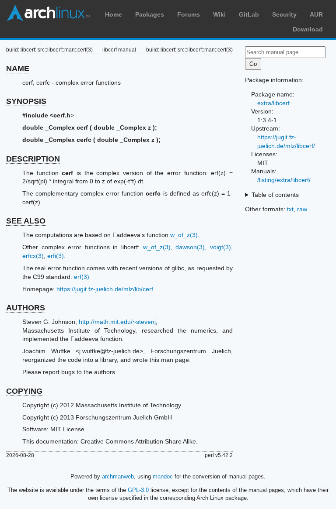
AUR (316, 14)
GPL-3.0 (138, 490)
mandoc (163, 476)
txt (290, 209)
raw (302, 209)
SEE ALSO (26, 221)
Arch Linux (48, 13)
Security (284, 14)
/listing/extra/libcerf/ (284, 179)
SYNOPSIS (26, 101)
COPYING (24, 391)
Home (113, 14)
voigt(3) (220, 247)
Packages (149, 14)
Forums (188, 14)
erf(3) (81, 276)
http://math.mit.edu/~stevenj (117, 321)
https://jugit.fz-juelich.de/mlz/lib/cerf (104, 288)
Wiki (219, 14)
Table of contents (275, 194)
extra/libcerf (273, 103)
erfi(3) (55, 255)
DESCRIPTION (33, 159)
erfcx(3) (33, 255)
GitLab (249, 14)
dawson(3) (190, 247)
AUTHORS (25, 307)
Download (308, 29)
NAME (17, 68)
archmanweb (118, 476)
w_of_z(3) (184, 234)
